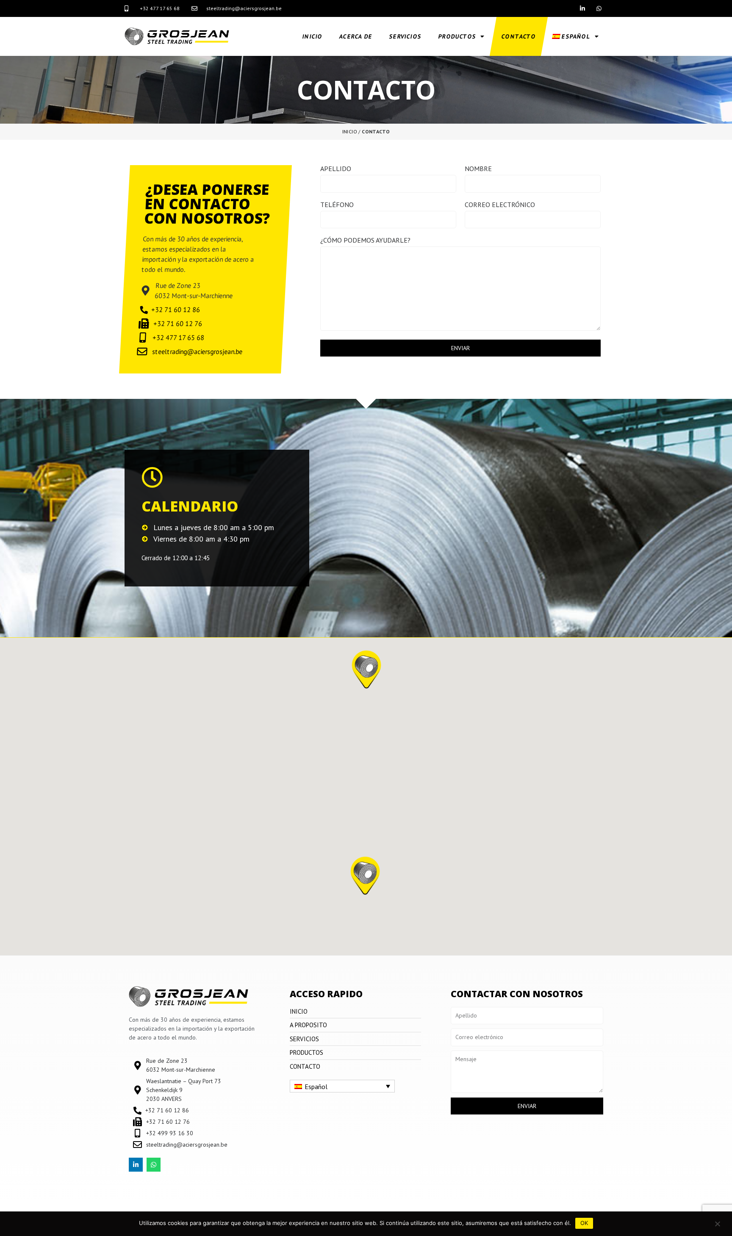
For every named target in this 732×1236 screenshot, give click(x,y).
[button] (365, 878)
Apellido (335, 169)
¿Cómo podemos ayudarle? (365, 240)
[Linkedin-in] (582, 8)
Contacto (518, 36)
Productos (457, 36)
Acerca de (355, 36)
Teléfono (337, 205)
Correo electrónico (500, 205)
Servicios (405, 36)
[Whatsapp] (599, 8)
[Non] (717, 1223)
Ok (584, 1222)
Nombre (478, 169)
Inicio (312, 36)
